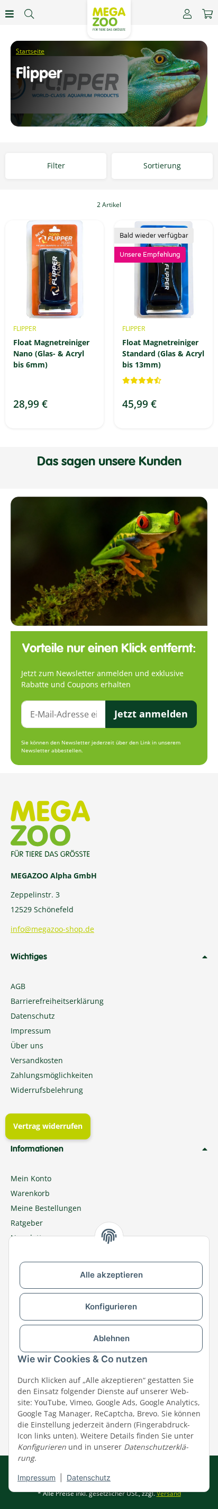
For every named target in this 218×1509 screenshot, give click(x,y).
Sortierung (162, 165)
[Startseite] (30, 51)
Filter (56, 165)
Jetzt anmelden (151, 713)
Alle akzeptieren (111, 1275)
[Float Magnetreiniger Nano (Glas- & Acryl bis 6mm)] (54, 269)
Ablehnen (111, 1338)
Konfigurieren (111, 1306)
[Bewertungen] (141, 380)
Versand (169, 1493)
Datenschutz (89, 1477)
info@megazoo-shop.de (52, 929)
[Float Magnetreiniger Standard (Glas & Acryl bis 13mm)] (163, 269)
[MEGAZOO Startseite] (109, 18)
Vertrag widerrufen (48, 1126)
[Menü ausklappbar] (9, 14)
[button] (187, 14)
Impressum (36, 1477)
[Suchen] (29, 14)
